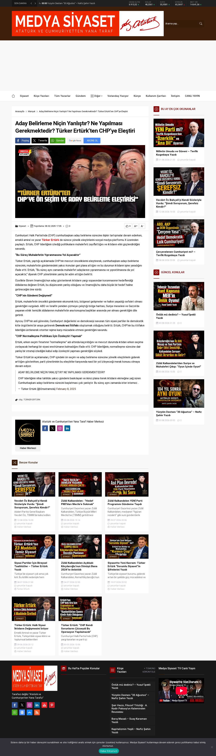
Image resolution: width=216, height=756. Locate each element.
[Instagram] (29, 705)
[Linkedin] (37, 705)
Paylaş (25, 140)
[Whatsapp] (15, 712)
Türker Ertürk (23, 589)
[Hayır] (211, 747)
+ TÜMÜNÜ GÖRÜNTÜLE (148, 670)
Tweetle (42, 140)
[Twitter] (22, 705)
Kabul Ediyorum (108, 751)
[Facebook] (15, 705)
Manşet (31, 111)
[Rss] (37, 712)
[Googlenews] (22, 712)
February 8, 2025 (66, 389)
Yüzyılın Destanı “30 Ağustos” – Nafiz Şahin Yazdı (68, 3)
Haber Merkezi (28, 448)
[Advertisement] (108, 65)
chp (20, 399)
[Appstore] (29, 712)
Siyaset (22, 226)
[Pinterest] (52, 705)
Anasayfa (19, 111)
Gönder (60, 140)
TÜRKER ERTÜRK (31, 399)
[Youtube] (44, 705)
